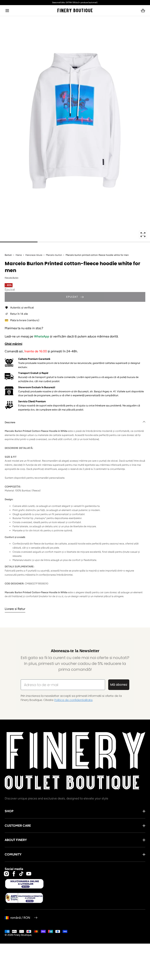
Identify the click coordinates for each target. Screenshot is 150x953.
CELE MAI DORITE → (39, 498)
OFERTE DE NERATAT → (40, 509)
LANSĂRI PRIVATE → (39, 488)
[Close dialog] (6, 443)
